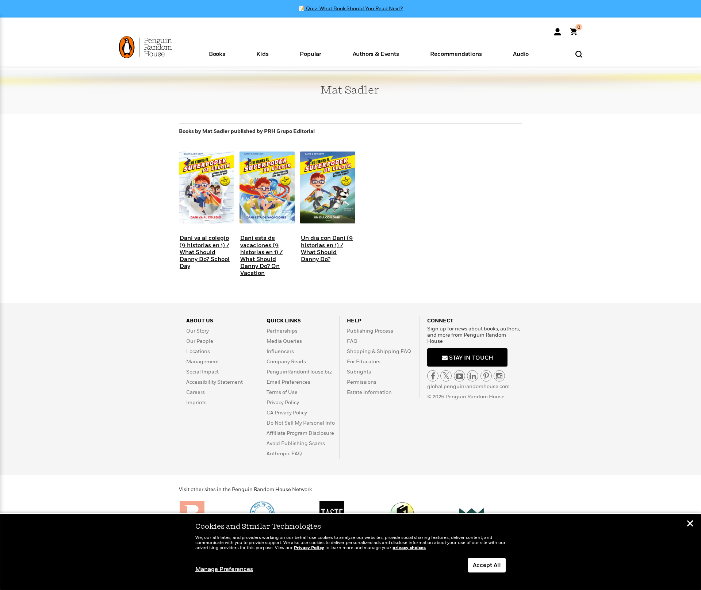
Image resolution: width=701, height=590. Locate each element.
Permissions (361, 382)
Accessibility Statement (214, 382)
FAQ (352, 341)
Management (202, 361)
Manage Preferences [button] (224, 569)
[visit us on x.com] (446, 376)
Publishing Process (370, 330)
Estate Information (369, 392)
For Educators (363, 361)
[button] (217, 53)
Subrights (359, 371)
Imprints (196, 402)
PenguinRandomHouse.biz (299, 371)
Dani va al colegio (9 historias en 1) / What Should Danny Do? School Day (205, 252)
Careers (195, 392)
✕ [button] (690, 524)
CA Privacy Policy (287, 412)
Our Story (197, 330)
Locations (198, 351)
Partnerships (282, 330)
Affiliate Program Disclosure (300, 433)
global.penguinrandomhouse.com (468, 386)
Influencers (280, 351)
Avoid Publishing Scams (296, 443)
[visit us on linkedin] (472, 376)
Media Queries (284, 341)
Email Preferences (288, 382)
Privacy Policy (283, 402)
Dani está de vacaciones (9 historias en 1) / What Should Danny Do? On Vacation (261, 255)
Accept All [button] (487, 565)
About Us (199, 320)
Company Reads (286, 361)
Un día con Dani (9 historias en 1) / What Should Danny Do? (327, 248)
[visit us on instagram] (499, 376)
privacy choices (409, 548)
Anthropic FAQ (284, 453)
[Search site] (578, 54)
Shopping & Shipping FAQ (379, 351)
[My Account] (557, 29)
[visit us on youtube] (459, 376)
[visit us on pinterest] (486, 376)
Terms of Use (282, 392)
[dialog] (350, 552)
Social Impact (202, 371)
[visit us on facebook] (432, 376)
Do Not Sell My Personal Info (301, 422)
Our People (199, 341)
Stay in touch (470, 358)
